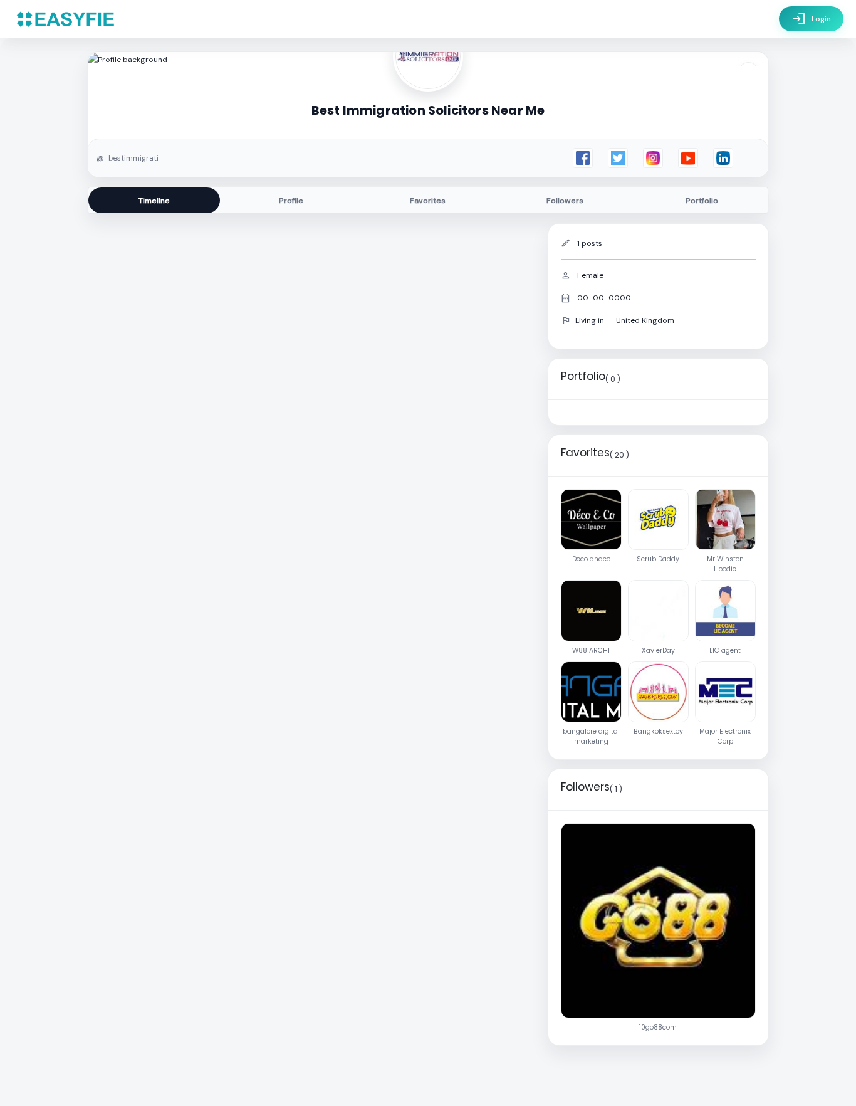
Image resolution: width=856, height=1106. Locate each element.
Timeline (154, 201)
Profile (291, 201)
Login (811, 19)
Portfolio (702, 201)
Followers (564, 201)
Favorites (428, 201)
